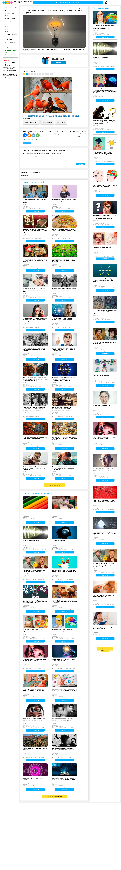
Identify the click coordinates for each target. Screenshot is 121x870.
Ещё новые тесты (54, 485)
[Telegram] (33, 135)
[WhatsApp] (38, 135)
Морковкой (61, 122)
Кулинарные (10, 32)
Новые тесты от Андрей (33, 182)
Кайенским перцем (31, 122)
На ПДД (9, 39)
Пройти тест (35, 211)
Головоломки (11, 42)
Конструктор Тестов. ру (23, 2)
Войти (109, 2)
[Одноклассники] (29, 135)
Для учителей (11, 62)
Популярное (10, 13)
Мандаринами (47, 122)
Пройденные (11, 21)
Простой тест (71, 8)
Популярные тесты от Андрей (36, 493)
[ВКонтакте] (25, 135)
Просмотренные (12, 18)
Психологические (12, 34)
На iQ (8, 29)
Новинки (9, 16)
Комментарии (11, 55)
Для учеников (11, 65)
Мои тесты (10, 48)
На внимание (11, 27)
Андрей (60, 8)
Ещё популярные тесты (54, 796)
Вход (8, 78)
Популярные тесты (101, 8)
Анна (95, 316)
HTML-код (56, 134)
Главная (9, 11)
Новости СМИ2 (24, 175)
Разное (9, 37)
